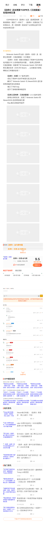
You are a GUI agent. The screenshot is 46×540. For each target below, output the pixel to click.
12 (33, 514)
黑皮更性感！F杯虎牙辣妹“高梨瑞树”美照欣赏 (29, 499)
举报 (41, 16)
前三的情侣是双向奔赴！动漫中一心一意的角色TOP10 (29, 509)
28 (33, 418)
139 (34, 440)
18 (33, 485)
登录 (6, 295)
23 (33, 495)
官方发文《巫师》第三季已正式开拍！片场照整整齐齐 (29, 435)
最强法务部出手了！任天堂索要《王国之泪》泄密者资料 (29, 480)
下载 (31, 5)
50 (33, 476)
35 (33, 450)
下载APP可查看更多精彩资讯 (23, 519)
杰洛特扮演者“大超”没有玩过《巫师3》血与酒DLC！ (29, 456)
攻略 (15, 5)
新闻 (38, 5)
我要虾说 (37, 265)
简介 (7, 5)
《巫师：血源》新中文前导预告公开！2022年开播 (29, 446)
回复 (41, 308)
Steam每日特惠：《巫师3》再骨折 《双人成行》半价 (29, 414)
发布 (41, 295)
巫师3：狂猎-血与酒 (20, 258)
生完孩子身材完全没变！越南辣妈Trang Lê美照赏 (29, 471)
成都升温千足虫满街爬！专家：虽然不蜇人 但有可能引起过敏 (29, 490)
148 (34, 461)
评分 (23, 5)
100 (34, 429)
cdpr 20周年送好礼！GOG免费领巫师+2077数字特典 (29, 424)
